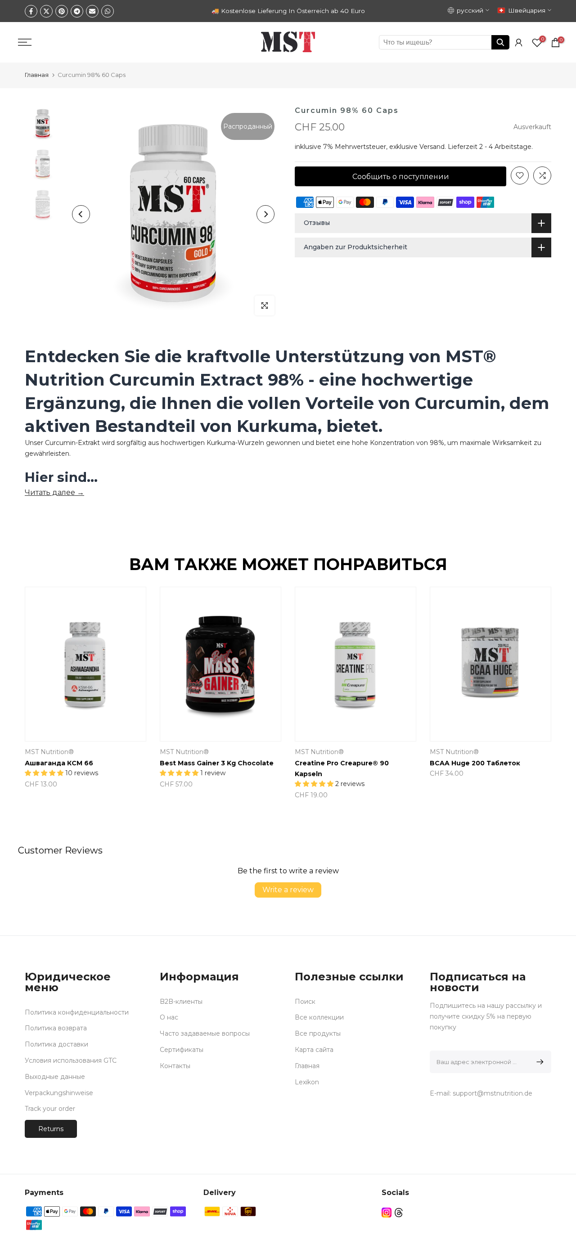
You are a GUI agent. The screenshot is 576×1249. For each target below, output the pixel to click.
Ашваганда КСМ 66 (59, 763)
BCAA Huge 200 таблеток (475, 763)
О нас (169, 1017)
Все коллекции (319, 1017)
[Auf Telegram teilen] (77, 11)
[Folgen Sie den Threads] (399, 1212)
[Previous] (81, 214)
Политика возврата (56, 1028)
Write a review (288, 889)
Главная (37, 74)
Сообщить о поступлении (400, 176)
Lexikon (307, 1082)
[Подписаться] (538, 1062)
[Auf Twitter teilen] (46, 11)
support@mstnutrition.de (492, 1093)
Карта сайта (314, 1050)
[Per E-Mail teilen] (92, 11)
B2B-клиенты (181, 1001)
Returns (50, 1129)
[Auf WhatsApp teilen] (107, 11)
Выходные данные (55, 1077)
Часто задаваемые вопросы (205, 1033)
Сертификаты (181, 1050)
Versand (432, 147)
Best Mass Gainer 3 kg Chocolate (217, 763)
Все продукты (318, 1033)
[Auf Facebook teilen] (31, 11)
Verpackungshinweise (59, 1093)
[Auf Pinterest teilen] (61, 11)
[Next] (265, 214)
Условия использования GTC (71, 1060)
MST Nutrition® (49, 752)
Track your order (50, 1109)
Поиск (305, 1001)
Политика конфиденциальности (77, 1012)
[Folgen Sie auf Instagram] (387, 1212)
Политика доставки (56, 1044)
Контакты (175, 1066)
